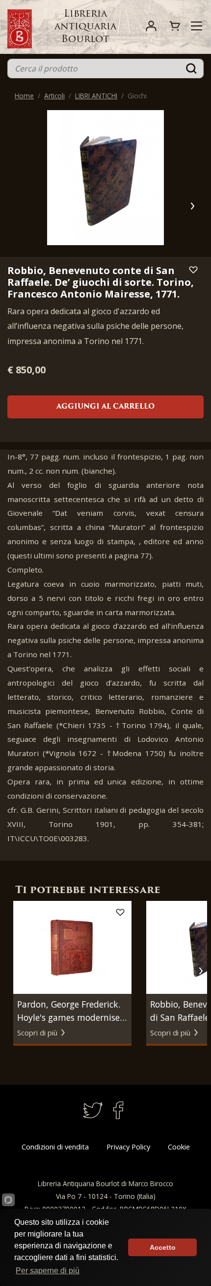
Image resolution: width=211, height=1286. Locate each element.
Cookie (179, 1146)
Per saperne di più (47, 1270)
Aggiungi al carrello (105, 407)
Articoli (54, 95)
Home (24, 95)
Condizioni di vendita (55, 1146)
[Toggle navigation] (197, 26)
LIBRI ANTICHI (96, 95)
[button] (192, 206)
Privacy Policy (128, 1146)
